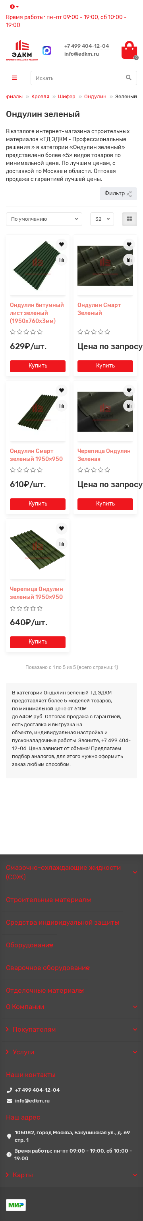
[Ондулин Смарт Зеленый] (105, 266)
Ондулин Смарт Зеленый (99, 309)
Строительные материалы (48, 900)
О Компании (25, 1007)
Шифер (66, 96)
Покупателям (34, 1029)
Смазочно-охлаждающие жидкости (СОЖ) (63, 872)
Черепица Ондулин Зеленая (104, 455)
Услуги (23, 1052)
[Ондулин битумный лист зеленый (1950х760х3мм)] (38, 266)
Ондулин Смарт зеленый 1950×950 (36, 455)
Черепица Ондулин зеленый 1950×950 (36, 593)
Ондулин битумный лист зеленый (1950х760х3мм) (37, 313)
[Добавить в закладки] (62, 245)
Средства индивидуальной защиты (62, 922)
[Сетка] (129, 219)
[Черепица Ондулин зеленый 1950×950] (38, 550)
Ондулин (95, 96)
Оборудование (29, 945)
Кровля (40, 96)
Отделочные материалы (45, 990)
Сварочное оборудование (48, 968)
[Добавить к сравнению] (62, 260)
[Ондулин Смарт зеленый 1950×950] (38, 412)
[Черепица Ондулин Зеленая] (105, 412)
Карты (23, 1175)
